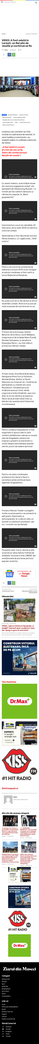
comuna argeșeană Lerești (19, 117)
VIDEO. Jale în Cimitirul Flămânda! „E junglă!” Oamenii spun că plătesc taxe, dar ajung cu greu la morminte (18, 628)
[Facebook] (9, 54)
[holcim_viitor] (19, 676)
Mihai (6, 50)
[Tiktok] (3, 1034)
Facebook (8, 1027)
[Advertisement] (19, 19)
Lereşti (16, 122)
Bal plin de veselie (24, 114)
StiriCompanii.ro (10, 788)
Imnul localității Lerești (8, 122)
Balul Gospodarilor (7, 117)
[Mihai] (3, 50)
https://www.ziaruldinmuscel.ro (20, 799)
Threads (8, 1036)
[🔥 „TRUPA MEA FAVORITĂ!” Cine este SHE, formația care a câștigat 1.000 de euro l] (28, 820)
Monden (4, 33)
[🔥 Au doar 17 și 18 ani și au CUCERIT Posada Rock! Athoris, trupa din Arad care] (10, 820)
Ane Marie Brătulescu (13, 114)
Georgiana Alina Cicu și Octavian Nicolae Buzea (13, 120)
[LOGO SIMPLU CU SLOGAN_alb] (19, 783)
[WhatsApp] (13, 54)
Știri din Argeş (5, 623)
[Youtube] (3, 1029)
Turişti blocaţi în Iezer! (8, 591)
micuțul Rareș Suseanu (25, 122)
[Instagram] (3, 1031)
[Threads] (3, 1036)
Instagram (9, 1031)
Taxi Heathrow (9, 682)
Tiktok (7, 1034)
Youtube (8, 1029)
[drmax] (19, 720)
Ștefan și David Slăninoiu (8, 125)
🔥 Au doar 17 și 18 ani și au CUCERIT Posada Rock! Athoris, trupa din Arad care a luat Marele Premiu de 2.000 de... (10, 831)
